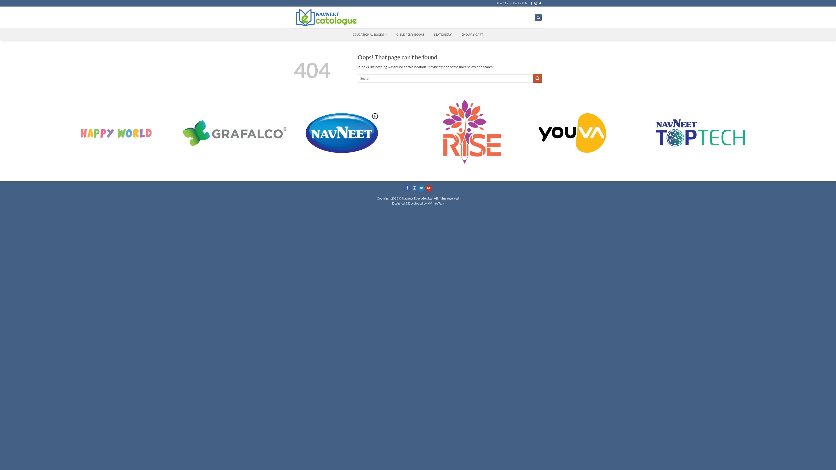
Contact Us (520, 3)
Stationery (443, 34)
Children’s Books (410, 34)
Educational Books (368, 34)
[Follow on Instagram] (535, 3)
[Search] (538, 17)
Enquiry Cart (472, 34)
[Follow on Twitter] (540, 3)
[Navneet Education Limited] (363, 17)
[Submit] (537, 78)
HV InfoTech (435, 203)
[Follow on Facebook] (531, 3)
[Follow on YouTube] (428, 188)
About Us (502, 3)
